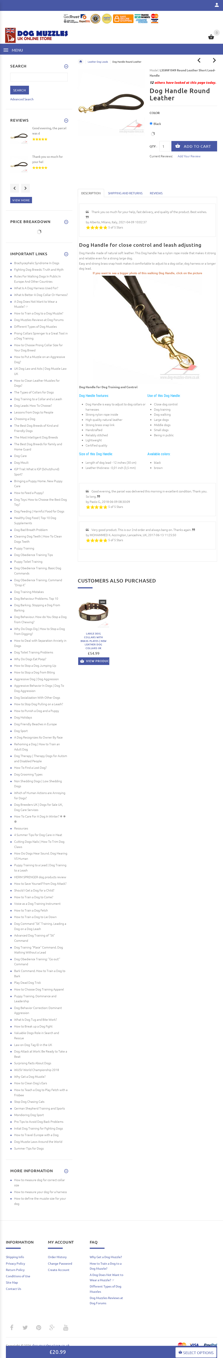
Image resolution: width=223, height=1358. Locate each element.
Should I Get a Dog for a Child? (34, 890)
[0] (211, 39)
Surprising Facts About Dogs (32, 1063)
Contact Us (13, 1289)
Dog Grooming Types (28, 774)
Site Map (12, 1282)
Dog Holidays (23, 717)
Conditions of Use (18, 1276)
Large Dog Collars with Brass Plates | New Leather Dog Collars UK (93, 641)
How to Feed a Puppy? (29, 492)
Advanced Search (22, 99)
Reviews (156, 193)
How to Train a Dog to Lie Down (35, 917)
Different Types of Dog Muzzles (35, 326)
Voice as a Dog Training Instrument (37, 903)
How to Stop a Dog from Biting (34, 672)
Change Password (60, 1263)
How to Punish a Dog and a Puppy (36, 710)
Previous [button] (14, 188)
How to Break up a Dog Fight (33, 1026)
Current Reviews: (161, 156)
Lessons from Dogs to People (33, 412)
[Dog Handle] (147, 329)
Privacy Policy (15, 1263)
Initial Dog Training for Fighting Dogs (38, 1128)
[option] (94, 634)
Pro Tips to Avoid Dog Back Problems (38, 1121)
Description (91, 193)
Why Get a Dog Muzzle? (30, 1076)
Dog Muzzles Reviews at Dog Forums (39, 319)
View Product (98, 661)
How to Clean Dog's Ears (30, 1083)
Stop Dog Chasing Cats (29, 1101)
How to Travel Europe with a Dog (36, 1135)
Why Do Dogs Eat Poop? (30, 659)
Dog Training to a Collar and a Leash (38, 399)
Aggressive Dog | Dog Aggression (36, 679)
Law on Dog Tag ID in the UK (33, 1044)
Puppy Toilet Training (28, 561)
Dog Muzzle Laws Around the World (38, 1141)
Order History (57, 1257)
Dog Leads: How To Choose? (33, 405)
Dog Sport (21, 731)
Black (157, 124)
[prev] (199, 60)
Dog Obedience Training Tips (33, 554)
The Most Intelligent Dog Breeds (36, 437)
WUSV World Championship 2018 (36, 1070)
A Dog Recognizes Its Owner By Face (38, 737)
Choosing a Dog (24, 418)
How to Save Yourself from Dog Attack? (40, 883)
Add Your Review (189, 156)
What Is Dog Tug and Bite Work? (35, 1019)
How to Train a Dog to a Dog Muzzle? (38, 313)
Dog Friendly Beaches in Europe (35, 724)
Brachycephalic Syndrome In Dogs (36, 263)
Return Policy (15, 1270)
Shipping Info (15, 1257)
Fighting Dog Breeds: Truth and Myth (39, 269)
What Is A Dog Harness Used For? (36, 288)
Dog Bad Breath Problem (31, 529)
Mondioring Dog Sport (29, 1115)
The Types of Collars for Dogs (34, 392)
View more (21, 200)
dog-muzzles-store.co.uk (51, 1345)
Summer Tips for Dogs (29, 1148)
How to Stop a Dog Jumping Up (35, 665)
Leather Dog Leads (98, 61)
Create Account (58, 1270)
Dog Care (20, 455)
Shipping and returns (125, 193)
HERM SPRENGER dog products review (40, 877)
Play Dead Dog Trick (27, 982)
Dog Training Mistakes (29, 591)
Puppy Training (24, 548)
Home (80, 61)
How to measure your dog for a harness (40, 1192)
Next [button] (25, 188)
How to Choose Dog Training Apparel (39, 989)
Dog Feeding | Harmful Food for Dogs (39, 511)
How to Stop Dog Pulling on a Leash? (38, 704)
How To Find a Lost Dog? (30, 767)
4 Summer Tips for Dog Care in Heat (38, 835)
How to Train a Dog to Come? (33, 897)
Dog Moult (21, 462)
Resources (21, 828)
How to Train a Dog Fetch (31, 910)
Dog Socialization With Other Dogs (37, 697)
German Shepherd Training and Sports (39, 1108)
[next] (214, 60)
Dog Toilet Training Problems (33, 652)
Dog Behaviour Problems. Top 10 (36, 598)
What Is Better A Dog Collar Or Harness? (41, 294)
